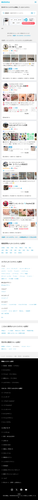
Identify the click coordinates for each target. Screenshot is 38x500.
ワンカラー (16, 271)
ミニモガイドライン (8, 461)
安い (2, 317)
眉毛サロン (4, 349)
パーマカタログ (7, 405)
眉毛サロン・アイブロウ (10, 378)
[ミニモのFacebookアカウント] (21, 490)
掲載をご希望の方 (8, 449)
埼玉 (16, 247)
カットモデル (7, 422)
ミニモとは (6, 432)
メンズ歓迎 (10, 330)
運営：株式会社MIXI (8, 436)
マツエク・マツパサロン (10, 374)
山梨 (2, 250)
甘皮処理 (28, 311)
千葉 (26, 247)
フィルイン (29, 276)
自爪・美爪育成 (5, 313)
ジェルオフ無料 (32, 304)
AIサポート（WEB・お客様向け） (12, 482)
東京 (30, 247)
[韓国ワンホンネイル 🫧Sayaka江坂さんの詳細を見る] (19, 217)
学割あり (3, 330)
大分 (15, 252)
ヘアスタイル (7, 392)
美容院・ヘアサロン (6, 346)
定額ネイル (4, 278)
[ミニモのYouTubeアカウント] (26, 490)
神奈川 (21, 247)
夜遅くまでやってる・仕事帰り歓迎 (16, 333)
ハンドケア (4, 311)
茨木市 (19, 356)
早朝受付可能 (30, 330)
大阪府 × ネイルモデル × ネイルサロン (22, 35)
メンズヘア (6, 397)
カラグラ (3, 271)
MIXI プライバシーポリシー (10, 474)
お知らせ (5, 440)
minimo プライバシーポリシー (11, 470)
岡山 (28, 250)
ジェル (3, 268)
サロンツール (7, 453)
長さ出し (21, 311)
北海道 (3, 247)
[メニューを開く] (35, 2)
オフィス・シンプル (6, 276)
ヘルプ (5, 478)
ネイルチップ (4, 298)
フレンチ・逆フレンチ (24, 268)
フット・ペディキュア (12, 268)
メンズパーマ (7, 409)
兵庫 (24, 250)
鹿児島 (20, 252)
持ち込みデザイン (5, 285)
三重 (11, 250)
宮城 (8, 247)
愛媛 (32, 250)
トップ (3, 356)
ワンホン (15, 276)
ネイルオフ (4, 304)
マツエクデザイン (8, 418)
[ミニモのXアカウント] (16, 490)
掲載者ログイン (7, 457)
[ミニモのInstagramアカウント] (12, 490)
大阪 (19, 250)
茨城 (12, 247)
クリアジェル (25, 271)
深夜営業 (3, 333)
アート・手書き (24, 273)
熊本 (11, 252)
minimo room (7, 445)
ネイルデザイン (7, 413)
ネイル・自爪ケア (13, 311)
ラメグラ (10, 271)
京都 (15, 250)
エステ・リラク (12, 349)
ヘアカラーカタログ (8, 401)
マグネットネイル (5, 273)
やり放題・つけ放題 (13, 278)
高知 (2, 252)
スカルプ (3, 291)
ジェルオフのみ (12, 304)
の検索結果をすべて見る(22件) (19, 237)
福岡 (7, 252)
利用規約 (5, 466)
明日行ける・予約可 (20, 330)
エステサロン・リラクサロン (11, 382)
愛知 (7, 250)
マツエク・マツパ (26, 346)
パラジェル (22, 276)
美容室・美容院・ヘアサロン (11, 366)
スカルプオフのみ (22, 304)
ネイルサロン (9, 356)
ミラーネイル (15, 273)
